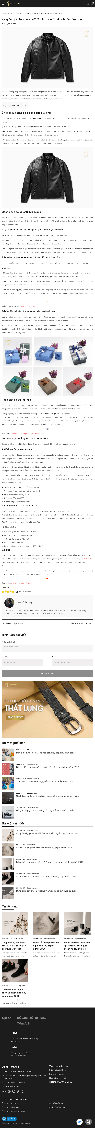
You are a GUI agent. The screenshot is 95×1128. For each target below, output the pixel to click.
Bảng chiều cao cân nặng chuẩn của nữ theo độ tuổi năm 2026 (47, 767)
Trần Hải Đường (24, 602)
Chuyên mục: (7, 623)
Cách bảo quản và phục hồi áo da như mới (27, 433)
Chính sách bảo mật (55, 1103)
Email (54, 656)
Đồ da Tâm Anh (87, 558)
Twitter (90, 623)
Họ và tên (5, 656)
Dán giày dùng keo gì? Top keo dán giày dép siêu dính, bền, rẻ (46, 752)
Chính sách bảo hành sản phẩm (13, 1111)
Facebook (80, 623)
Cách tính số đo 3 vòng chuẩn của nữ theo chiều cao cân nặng (47, 795)
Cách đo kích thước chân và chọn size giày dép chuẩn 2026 (46, 876)
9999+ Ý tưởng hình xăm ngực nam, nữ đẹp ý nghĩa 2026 (44, 847)
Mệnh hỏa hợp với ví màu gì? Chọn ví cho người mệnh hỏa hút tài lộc (50, 861)
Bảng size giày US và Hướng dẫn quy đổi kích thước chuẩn (45, 810)
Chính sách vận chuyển (10, 1103)
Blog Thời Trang (18, 623)
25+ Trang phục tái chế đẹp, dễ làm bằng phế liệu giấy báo (44, 781)
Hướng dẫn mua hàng (56, 1074)
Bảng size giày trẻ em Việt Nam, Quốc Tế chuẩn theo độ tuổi (46, 890)
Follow (4, 1091)
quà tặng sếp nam (28, 306)
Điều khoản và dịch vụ (57, 1069)
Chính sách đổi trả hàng (10, 1107)
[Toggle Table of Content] (23, 105)
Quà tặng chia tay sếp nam (21, 582)
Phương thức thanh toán (58, 1078)
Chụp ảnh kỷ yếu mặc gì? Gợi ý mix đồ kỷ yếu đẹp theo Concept (48, 833)
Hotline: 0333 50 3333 (60, 1081)
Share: (71, 623)
